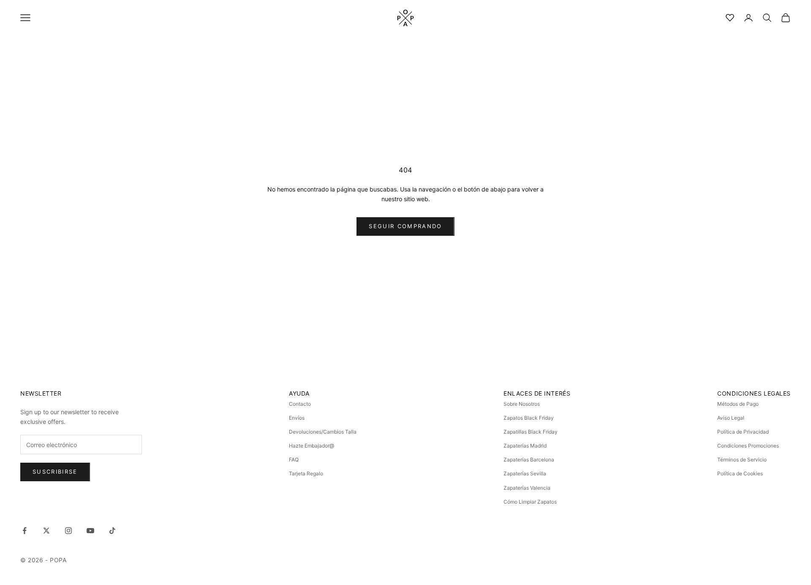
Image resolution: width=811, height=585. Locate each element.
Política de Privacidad (743, 432)
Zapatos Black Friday (528, 418)
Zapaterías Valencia (526, 488)
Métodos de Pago (738, 404)
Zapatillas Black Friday (530, 432)
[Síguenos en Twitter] (46, 530)
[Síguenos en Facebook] (24, 530)
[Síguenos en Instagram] (68, 530)
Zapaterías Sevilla (524, 473)
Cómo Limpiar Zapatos (530, 502)
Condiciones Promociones (748, 445)
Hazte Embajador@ (311, 445)
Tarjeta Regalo (306, 473)
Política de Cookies (740, 473)
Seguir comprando (405, 226)
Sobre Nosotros (521, 404)
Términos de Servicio (742, 459)
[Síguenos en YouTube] (90, 530)
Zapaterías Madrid (525, 445)
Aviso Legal (730, 418)
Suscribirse (55, 471)
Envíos (297, 418)
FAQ (294, 459)
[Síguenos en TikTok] (112, 530)
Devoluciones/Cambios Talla (323, 432)
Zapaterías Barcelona (528, 459)
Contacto (300, 404)
